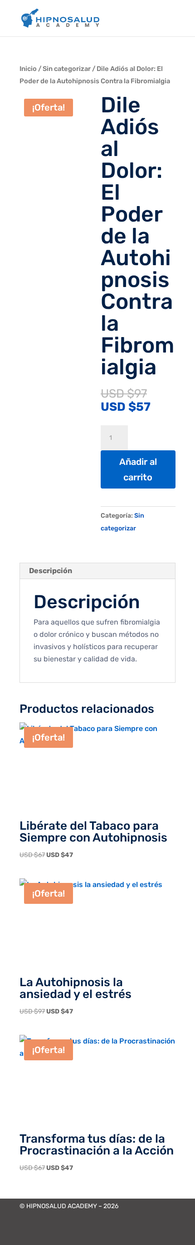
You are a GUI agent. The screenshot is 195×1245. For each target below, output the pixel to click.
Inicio (28, 69)
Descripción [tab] (50, 570)
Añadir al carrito (138, 469)
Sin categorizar (67, 69)
